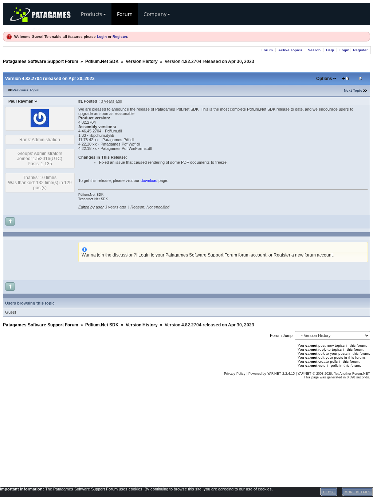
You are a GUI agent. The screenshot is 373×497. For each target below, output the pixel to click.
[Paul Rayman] (40, 125)
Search (314, 50)
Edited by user (91, 207)
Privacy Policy (235, 373)
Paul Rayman (21, 101)
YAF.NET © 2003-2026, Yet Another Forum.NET (334, 373)
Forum (125, 14)
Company (155, 14)
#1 (80, 101)
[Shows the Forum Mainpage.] (48, 28)
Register (120, 37)
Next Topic (353, 90)
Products (91, 14)
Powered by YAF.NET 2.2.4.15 (272, 373)
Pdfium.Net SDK (102, 61)
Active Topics (290, 50)
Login (102, 37)
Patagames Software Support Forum (40, 61)
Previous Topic (25, 90)
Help (330, 50)
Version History (142, 61)
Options (324, 78)
